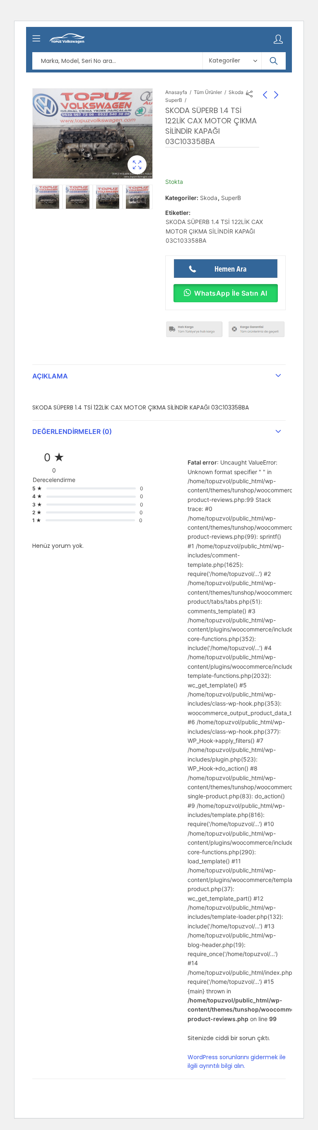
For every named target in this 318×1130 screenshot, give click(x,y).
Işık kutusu (137, 164)
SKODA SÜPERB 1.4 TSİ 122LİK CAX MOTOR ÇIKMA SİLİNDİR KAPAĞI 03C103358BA (214, 231)
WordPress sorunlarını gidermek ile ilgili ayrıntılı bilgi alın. (237, 1061)
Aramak (274, 61)
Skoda (236, 92)
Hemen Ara (230, 269)
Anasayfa (176, 92)
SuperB (173, 100)
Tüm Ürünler (208, 92)
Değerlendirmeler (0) (72, 431)
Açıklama (50, 376)
